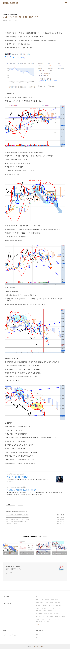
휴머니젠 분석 (46, 619)
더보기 (37, 625)
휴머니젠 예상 (40, 602)
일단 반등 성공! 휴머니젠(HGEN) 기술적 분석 (17, 517)
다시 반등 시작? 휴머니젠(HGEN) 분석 (15, 521)
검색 (32, 635)
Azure (57, 611)
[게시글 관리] (14, 504)
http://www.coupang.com (14, 487)
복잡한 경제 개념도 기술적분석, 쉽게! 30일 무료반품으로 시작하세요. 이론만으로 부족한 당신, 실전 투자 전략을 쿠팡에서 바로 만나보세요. (34, 493)
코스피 (38, 619)
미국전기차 (57, 613)
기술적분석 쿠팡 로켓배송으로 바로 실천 (22, 490)
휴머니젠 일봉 (40, 616)
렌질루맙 (39, 605)
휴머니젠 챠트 (49, 602)
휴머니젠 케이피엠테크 (14, 511)
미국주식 (51, 608)
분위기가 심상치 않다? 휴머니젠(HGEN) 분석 (17, 519)
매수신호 (58, 616)
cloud (38, 600)
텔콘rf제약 (39, 613)
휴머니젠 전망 (48, 613)
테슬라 (45, 605)
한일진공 (39, 611)
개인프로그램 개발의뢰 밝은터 (18, 477)
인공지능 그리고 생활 (11, 3)
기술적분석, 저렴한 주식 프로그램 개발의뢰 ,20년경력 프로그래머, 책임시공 (28, 480)
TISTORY (35, 646)
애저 (45, 611)
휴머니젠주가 (55, 619)
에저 (64, 616)
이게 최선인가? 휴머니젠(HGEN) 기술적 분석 (17, 515)
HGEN (44, 608)
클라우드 (59, 605)
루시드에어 (39, 622)
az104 (38, 608)
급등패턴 (47, 622)
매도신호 (58, 602)
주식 (7, 511)
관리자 (41, 646)
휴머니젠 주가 (49, 616)
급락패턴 (52, 605)
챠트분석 (51, 611)
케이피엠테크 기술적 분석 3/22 (13, 523)
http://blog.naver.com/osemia (15, 474)
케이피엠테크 (46, 600)
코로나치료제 (55, 600)
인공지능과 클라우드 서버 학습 (13, 569)
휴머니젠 (58, 608)
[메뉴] (66, 3)
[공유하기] (12, 504)
